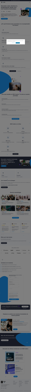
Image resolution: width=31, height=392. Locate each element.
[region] (15, 41)
